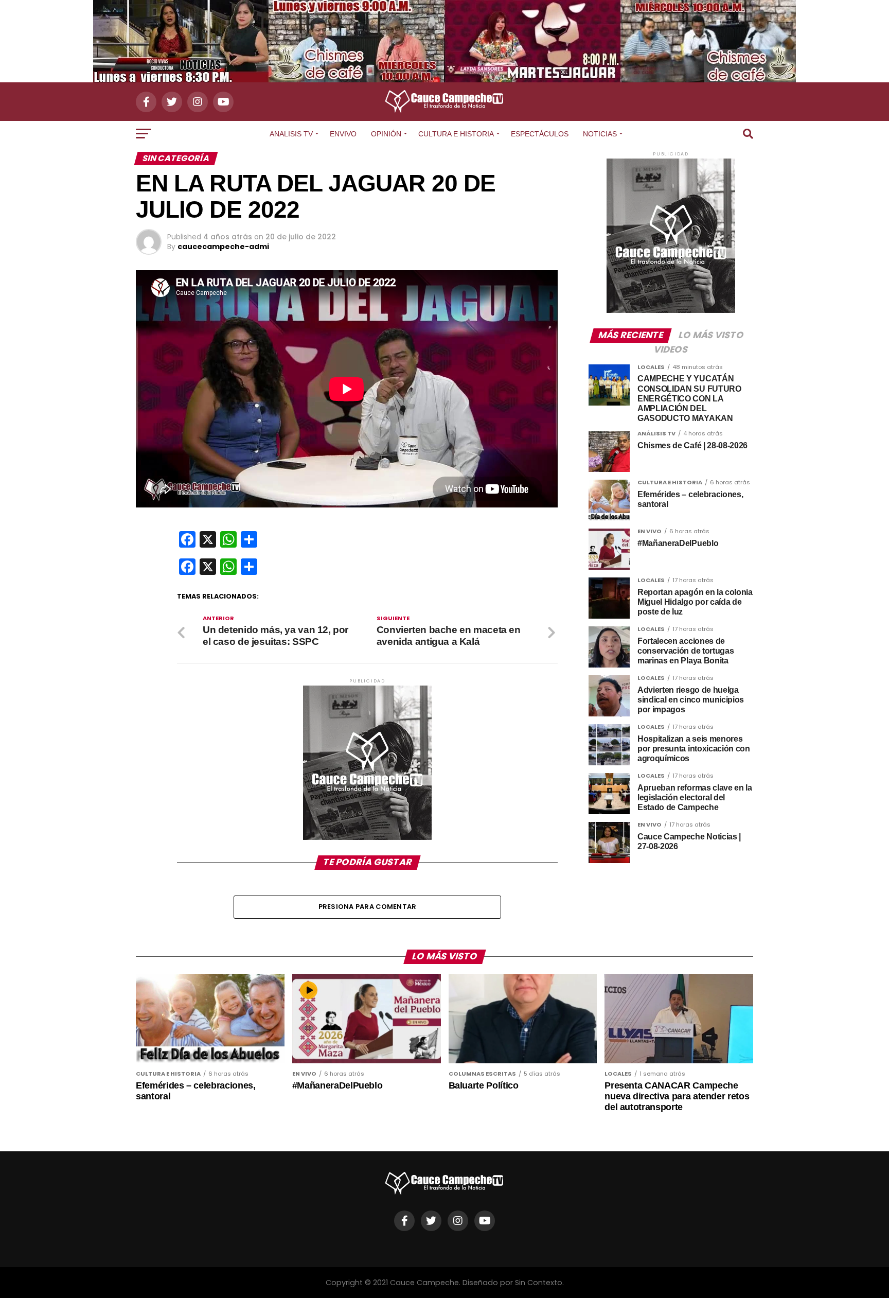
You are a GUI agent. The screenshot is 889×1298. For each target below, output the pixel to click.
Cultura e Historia (456, 134)
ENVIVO (343, 134)
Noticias (600, 134)
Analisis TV (291, 134)
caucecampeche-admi (223, 246)
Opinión (386, 134)
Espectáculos (539, 134)
